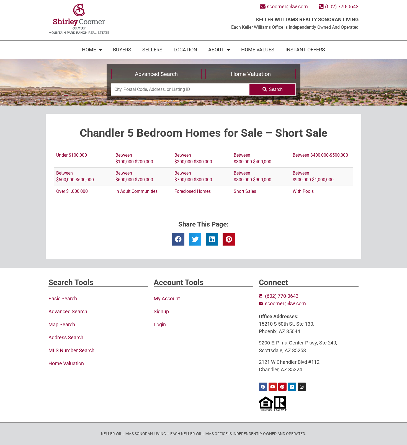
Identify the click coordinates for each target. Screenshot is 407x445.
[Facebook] (263, 387)
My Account (167, 298)
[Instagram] (302, 387)
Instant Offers (305, 49)
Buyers (122, 49)
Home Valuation (251, 74)
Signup (161, 311)
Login (160, 324)
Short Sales (245, 191)
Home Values (257, 49)
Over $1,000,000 (72, 191)
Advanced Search (156, 74)
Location (185, 49)
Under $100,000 (71, 155)
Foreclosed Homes (192, 191)
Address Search (65, 337)
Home (89, 49)
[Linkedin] (292, 387)
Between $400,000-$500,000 (320, 155)
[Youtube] (273, 387)
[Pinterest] (282, 387)
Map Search (61, 324)
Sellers (152, 49)
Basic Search (62, 298)
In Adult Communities (136, 191)
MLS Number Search (71, 350)
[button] (178, 239)
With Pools (303, 191)
